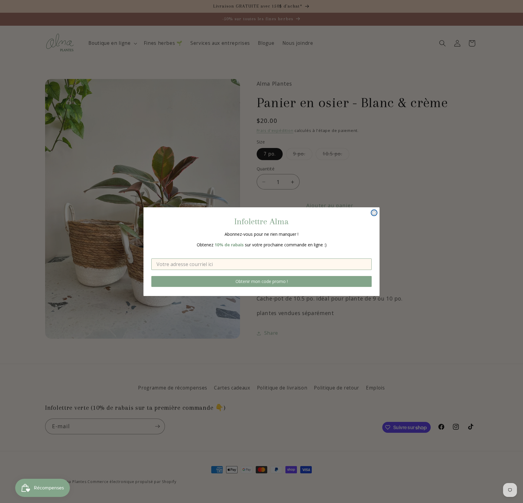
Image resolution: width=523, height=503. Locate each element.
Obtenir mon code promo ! (261, 281)
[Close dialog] (374, 213)
